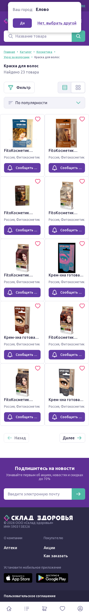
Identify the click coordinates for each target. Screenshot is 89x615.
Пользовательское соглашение (30, 596)
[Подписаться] (78, 494)
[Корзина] (44, 608)
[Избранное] (62, 608)
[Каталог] (27, 608)
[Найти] (78, 36)
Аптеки (10, 548)
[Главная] (39, 517)
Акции (49, 548)
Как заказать (56, 556)
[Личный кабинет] (80, 608)
